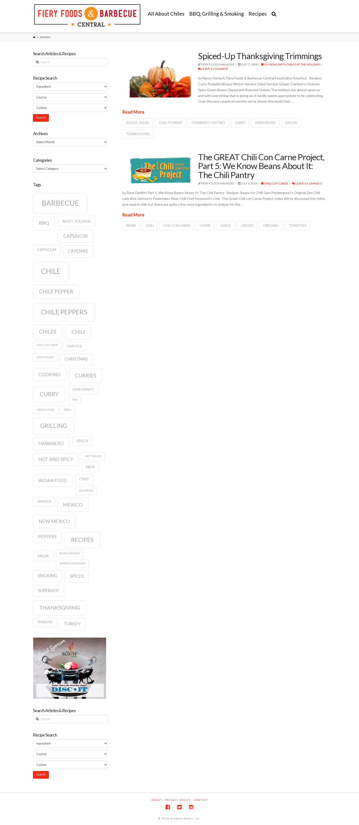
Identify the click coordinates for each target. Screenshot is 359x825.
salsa (43, 556)
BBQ (44, 223)
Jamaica (44, 501)
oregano (271, 225)
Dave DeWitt (84, 389)
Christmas (76, 359)
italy (84, 479)
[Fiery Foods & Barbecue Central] (87, 15)
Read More (133, 112)
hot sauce (93, 456)
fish (75, 399)
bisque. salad (137, 123)
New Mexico (54, 521)
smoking (47, 575)
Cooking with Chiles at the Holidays (292, 64)
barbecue (60, 203)
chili (150, 225)
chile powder (170, 123)
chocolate (45, 357)
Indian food (52, 480)
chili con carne (176, 225)
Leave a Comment (214, 69)
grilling (53, 425)
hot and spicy (55, 459)
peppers (47, 536)
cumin (205, 225)
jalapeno (86, 490)
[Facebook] (168, 807)
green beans (265, 123)
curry (240, 123)
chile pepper (56, 291)
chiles (47, 331)
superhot (48, 590)
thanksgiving (138, 134)
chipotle (74, 346)
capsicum (46, 249)
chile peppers (64, 312)
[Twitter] (179, 807)
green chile (46, 409)
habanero (51, 443)
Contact (201, 799)
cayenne (78, 251)
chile (51, 271)
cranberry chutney (208, 123)
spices (77, 576)
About (156, 799)
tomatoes (297, 225)
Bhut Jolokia (77, 221)
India (90, 467)
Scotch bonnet (69, 553)
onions (291, 123)
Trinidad (45, 622)
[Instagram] (191, 807)
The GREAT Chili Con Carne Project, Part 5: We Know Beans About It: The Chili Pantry (261, 166)
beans (131, 225)
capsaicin (75, 236)
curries (85, 375)
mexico (73, 504)
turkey (72, 623)
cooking (49, 374)
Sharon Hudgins (72, 563)
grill (67, 409)
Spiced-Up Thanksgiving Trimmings (260, 56)
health (82, 441)
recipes (82, 539)
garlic (225, 225)
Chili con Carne (276, 183)
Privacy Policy (178, 799)
